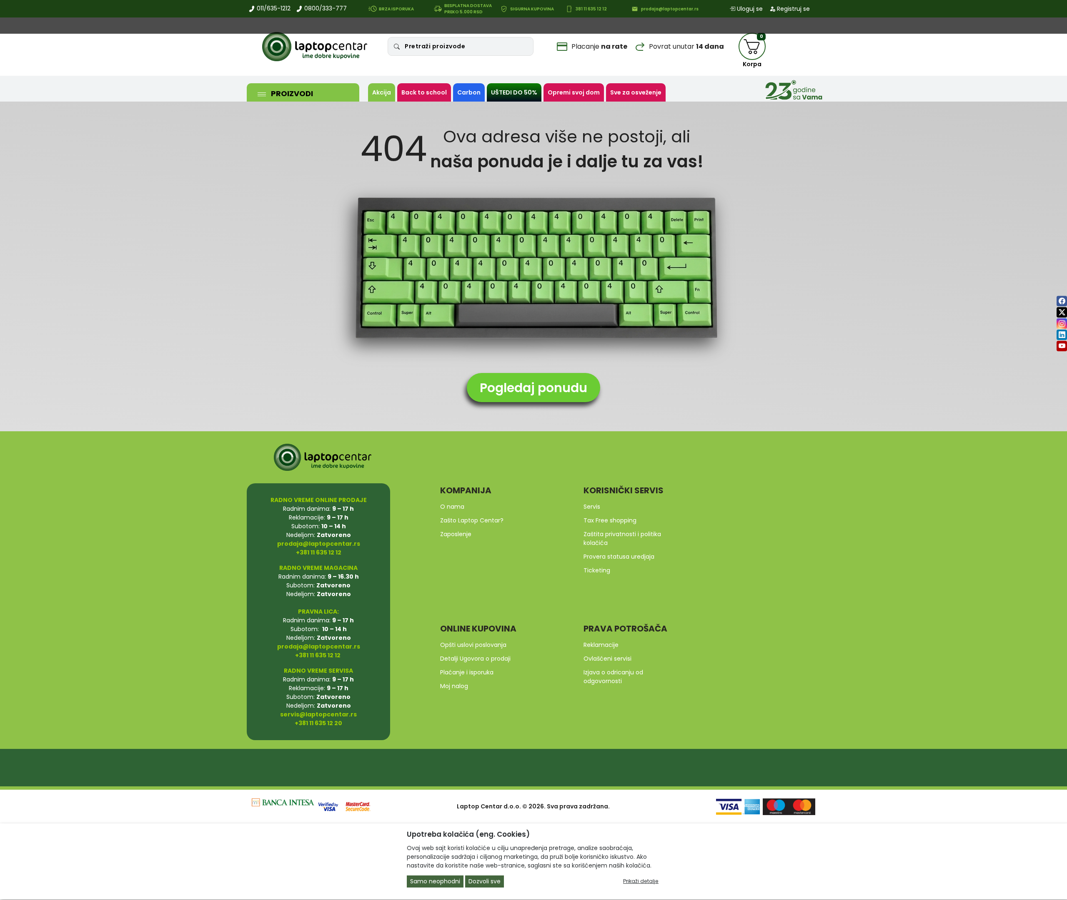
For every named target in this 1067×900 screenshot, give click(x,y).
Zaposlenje (455, 534)
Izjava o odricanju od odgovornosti (613, 676)
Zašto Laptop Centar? (471, 520)
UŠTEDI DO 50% (514, 92)
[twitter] (1062, 312)
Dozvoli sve (484, 882)
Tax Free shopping (610, 520)
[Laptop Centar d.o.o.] (314, 46)
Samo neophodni (435, 882)
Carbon (469, 92)
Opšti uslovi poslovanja (473, 645)
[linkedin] (1062, 334)
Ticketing (597, 570)
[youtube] (1062, 346)
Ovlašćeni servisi (607, 658)
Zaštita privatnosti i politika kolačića (622, 538)
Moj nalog (454, 686)
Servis (592, 506)
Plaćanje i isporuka (466, 672)
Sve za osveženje (635, 92)
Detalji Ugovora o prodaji (475, 658)
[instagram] (1062, 323)
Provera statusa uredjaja (619, 556)
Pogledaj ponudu (533, 388)
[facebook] (1062, 301)
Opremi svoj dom (574, 92)
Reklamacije (601, 645)
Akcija (381, 92)
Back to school (424, 92)
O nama (452, 506)
